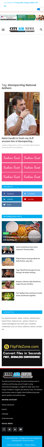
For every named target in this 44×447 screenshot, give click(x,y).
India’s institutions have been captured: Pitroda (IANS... (27, 248)
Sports (4, 409)
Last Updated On (21, 3)
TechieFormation (28, 440)
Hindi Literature (8, 405)
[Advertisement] (22, 57)
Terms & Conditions (15, 445)
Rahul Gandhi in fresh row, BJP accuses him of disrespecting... (18, 140)
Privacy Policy (30, 445)
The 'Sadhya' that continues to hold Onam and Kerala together (29, 294)
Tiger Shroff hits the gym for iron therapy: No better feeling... (28, 271)
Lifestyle (5, 414)
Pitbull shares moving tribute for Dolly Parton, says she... (28, 260)
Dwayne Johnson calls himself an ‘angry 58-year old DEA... (28, 283)
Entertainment (7, 418)
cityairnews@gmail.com (11, 324)
